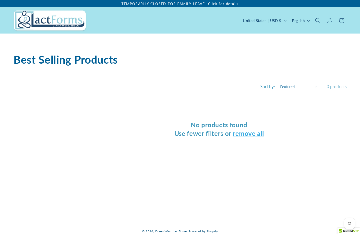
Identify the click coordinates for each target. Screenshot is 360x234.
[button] (125, 20)
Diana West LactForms (171, 231)
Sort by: (267, 86)
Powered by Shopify (203, 231)
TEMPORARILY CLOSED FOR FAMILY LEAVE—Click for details (180, 4)
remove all (248, 133)
